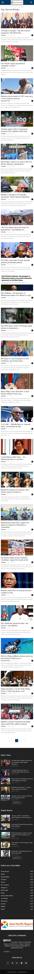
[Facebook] (8, 963)
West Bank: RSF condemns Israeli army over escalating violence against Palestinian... (21, 762)
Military (3, 906)
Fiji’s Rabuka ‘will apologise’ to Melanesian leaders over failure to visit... (16, 294)
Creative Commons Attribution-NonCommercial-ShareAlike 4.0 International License (17, 946)
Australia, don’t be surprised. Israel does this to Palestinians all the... (21, 797)
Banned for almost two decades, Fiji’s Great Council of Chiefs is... (15, 490)
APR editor (3, 35)
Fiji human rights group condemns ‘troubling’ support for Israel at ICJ (14, 558)
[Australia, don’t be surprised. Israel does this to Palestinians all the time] (5, 798)
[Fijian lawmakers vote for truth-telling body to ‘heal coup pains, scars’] (17, 679)
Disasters (3, 126)
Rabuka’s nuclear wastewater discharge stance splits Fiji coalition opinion (15, 722)
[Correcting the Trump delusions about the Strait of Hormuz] (5, 826)
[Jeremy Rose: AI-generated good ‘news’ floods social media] (5, 853)
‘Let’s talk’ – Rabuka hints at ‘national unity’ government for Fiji (15, 425)
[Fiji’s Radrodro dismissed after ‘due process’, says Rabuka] (17, 613)
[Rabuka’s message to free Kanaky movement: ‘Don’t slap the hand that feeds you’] (17, 184)
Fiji (2, 27)
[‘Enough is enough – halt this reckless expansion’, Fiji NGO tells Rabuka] (17, 20)
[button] (31, 2)
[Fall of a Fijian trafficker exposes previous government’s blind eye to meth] (17, 646)
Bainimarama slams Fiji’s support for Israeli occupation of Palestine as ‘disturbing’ (15, 524)
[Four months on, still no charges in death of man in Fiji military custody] (5, 845)
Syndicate (4, 879)
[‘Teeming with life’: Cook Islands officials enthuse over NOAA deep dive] (5, 818)
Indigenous (4, 887)
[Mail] (12, 963)
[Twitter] (21, 963)
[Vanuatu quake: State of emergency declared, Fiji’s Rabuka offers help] (17, 119)
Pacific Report (5, 871)
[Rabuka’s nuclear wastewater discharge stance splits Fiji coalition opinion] (17, 711)
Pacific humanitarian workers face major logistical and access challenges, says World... (21, 834)
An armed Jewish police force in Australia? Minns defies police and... (20, 771)
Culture (2, 486)
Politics (3, 874)
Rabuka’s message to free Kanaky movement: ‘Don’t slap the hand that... (15, 195)
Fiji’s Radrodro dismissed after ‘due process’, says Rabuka (14, 624)
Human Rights (5, 877)
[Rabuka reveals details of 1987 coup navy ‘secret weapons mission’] (17, 86)
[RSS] (17, 963)
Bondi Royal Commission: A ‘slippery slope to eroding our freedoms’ (21, 788)
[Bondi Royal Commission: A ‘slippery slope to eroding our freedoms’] (5, 789)
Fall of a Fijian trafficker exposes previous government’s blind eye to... (17, 657)
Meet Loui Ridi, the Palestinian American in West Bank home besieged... (22, 779)
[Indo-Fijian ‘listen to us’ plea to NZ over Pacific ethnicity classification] (17, 151)
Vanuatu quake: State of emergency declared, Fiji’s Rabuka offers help (14, 130)
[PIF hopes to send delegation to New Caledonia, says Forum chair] (17, 348)
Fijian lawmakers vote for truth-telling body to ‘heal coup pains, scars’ (15, 689)
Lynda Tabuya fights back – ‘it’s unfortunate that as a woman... (13, 458)
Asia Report (3, 60)
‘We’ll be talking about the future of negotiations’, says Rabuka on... (15, 228)
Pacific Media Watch (5, 101)
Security (3, 904)
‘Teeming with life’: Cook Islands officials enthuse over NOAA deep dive (21, 816)
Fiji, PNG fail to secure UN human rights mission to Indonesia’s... (16, 326)
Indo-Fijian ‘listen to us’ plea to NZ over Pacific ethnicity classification (16, 162)
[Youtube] (26, 963)
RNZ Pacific (4, 890)
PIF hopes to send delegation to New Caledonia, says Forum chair (15, 359)
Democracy (3, 421)
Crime (2, 257)
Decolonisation (4, 191)
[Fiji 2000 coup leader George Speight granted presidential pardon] (17, 250)
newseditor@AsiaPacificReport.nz (20, 951)
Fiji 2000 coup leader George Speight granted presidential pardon (15, 261)
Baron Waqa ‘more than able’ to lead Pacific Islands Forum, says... (15, 392)
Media (3, 893)
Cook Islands (4, 224)
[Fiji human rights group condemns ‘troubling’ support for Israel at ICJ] (17, 547)
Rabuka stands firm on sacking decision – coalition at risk (17, 591)
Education (3, 453)
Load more (16, 802)
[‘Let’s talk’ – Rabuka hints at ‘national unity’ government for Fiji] (17, 414)
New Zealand (5, 885)
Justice (3, 909)
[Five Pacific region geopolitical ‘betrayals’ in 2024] (17, 53)
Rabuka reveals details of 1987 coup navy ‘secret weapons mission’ (17, 97)
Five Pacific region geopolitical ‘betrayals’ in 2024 (13, 64)
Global (3, 882)
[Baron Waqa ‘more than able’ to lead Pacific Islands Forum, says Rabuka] (17, 381)
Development (3, 718)
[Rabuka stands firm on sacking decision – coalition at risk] (17, 580)
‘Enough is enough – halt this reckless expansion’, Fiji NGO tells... (15, 31)
